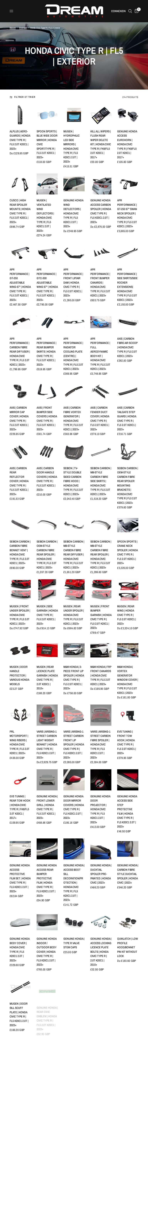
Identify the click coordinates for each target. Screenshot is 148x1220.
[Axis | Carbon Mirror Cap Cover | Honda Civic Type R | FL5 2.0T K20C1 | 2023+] (20, 391)
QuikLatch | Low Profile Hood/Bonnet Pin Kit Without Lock (127, 947)
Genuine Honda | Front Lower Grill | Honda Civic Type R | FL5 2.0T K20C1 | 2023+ (47, 807)
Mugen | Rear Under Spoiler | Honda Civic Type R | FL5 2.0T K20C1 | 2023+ (73, 615)
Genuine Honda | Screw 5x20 (73, 1066)
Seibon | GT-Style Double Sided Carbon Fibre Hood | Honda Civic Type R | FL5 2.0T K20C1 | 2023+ (19, 1133)
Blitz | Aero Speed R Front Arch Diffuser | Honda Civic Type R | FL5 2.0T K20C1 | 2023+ (100, 1131)
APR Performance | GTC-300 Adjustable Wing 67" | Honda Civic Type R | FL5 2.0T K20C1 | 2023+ (47, 284)
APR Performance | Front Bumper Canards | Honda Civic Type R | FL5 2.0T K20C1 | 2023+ (100, 282)
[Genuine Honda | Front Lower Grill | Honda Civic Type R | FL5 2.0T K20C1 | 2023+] (47, 779)
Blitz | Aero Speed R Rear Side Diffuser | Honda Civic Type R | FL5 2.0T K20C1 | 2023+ (127, 1131)
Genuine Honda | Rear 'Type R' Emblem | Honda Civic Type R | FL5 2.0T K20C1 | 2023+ (73, 1014)
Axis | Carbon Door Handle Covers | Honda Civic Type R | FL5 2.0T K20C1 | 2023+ (47, 479)
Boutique (23, 27)
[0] (135, 11)
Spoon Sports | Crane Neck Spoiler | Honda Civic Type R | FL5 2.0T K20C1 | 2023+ (127, 552)
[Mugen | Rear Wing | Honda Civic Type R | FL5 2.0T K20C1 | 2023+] (127, 589)
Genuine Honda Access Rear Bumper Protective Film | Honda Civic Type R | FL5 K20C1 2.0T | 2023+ (46, 880)
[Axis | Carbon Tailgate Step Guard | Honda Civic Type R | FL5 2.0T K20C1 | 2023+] (127, 391)
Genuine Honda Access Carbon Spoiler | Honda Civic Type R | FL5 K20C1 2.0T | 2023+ (100, 211)
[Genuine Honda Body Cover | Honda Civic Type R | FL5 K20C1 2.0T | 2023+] (20, 922)
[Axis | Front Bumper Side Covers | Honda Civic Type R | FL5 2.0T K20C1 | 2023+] (47, 391)
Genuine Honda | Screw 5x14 (47, 1066)
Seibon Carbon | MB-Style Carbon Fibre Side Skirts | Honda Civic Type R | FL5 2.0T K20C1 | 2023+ (100, 481)
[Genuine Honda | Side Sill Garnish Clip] (20, 1047)
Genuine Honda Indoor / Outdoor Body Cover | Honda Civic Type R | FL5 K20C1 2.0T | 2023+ (46, 952)
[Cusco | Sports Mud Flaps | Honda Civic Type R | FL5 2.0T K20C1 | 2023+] (101, 1047)
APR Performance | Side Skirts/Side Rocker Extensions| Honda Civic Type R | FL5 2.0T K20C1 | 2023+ (127, 284)
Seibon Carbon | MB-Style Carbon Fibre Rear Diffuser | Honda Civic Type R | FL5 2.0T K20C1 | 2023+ (73, 554)
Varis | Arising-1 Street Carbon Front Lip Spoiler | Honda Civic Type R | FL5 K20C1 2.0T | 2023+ (73, 744)
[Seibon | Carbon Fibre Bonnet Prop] (127, 1047)
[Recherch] (130, 11)
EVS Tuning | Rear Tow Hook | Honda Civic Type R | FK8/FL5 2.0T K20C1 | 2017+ (20, 807)
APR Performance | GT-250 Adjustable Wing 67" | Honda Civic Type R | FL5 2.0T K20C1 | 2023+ (20, 284)
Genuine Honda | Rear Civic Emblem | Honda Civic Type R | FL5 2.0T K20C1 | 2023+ (47, 1014)
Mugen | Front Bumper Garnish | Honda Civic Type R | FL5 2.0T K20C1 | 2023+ (100, 617)
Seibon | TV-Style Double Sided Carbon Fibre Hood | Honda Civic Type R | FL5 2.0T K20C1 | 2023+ (73, 481)
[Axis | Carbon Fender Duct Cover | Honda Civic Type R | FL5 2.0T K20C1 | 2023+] (101, 391)
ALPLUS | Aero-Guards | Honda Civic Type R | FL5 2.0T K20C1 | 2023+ (20, 140)
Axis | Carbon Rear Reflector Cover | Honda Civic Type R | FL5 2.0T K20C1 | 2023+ (19, 481)
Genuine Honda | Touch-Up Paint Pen (100, 1189)
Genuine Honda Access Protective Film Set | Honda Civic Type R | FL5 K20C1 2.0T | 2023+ (20, 878)
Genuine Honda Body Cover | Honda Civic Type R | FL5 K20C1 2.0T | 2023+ (19, 949)
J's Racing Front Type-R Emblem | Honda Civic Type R (100, 1010)
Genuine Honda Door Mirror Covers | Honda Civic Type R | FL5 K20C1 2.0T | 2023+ (73, 807)
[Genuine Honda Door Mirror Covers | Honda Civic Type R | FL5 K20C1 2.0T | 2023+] (74, 779)
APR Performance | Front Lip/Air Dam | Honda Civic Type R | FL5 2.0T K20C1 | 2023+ (73, 282)
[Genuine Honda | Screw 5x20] (74, 1047)
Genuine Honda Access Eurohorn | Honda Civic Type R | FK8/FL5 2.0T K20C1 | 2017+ (127, 144)
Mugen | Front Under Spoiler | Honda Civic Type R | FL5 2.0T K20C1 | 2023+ (20, 615)
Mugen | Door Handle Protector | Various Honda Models (19, 675)
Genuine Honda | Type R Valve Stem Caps (73, 943)
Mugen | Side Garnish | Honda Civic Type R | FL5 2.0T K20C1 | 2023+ (47, 615)
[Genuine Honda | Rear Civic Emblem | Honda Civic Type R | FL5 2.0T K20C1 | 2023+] (47, 987)
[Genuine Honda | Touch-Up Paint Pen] (101, 1168)
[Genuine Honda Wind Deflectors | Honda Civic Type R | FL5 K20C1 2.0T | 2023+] (74, 184)
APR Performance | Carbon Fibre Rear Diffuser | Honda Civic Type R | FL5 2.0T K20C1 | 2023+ (20, 352)
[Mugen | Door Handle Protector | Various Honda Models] (20, 650)
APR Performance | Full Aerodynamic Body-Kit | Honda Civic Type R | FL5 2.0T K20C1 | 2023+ (100, 354)
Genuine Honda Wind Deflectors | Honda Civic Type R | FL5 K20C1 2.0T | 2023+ (73, 213)
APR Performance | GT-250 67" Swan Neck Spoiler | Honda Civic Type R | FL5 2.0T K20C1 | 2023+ (127, 213)
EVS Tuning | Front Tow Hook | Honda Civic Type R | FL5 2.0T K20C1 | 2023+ (126, 742)
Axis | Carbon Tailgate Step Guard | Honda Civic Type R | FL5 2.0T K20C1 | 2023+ (126, 418)
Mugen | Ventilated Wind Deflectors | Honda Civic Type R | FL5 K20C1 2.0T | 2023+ (45, 215)
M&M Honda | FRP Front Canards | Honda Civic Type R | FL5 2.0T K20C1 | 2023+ (100, 675)
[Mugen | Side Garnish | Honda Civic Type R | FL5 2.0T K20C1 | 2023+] (47, 589)
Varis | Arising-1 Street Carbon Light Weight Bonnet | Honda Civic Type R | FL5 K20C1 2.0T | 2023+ (47, 744)
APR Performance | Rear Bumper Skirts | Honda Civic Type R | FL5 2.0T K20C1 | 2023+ (46, 352)
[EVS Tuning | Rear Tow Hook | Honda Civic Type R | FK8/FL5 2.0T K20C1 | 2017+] (20, 779)
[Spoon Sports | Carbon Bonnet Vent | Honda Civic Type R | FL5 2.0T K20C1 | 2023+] (127, 1168)
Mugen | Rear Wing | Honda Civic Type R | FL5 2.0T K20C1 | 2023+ (126, 615)
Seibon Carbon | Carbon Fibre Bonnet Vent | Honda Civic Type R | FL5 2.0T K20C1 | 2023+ (20, 552)
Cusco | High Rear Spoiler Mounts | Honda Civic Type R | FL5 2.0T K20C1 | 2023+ (20, 211)
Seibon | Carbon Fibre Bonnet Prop (127, 1068)
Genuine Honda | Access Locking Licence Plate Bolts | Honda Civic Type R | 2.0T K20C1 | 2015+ (100, 952)
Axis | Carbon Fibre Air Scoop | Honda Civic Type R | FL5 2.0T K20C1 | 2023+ (127, 347)
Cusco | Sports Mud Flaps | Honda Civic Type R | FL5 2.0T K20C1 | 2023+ (100, 1072)
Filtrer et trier (24, 97)
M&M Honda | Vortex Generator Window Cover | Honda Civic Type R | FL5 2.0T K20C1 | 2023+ (127, 680)
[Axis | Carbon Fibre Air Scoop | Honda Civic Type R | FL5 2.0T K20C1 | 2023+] (127, 322)
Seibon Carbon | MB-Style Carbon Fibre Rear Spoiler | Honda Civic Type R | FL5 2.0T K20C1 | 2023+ (100, 554)
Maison (13, 27)
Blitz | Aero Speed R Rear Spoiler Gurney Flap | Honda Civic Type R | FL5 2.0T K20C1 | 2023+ (47, 1198)
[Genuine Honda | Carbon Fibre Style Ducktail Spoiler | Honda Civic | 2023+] (127, 849)
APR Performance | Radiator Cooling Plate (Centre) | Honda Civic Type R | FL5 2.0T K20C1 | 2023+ (73, 354)
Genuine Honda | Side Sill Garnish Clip (20, 1068)
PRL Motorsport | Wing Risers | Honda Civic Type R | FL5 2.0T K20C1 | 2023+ (19, 742)
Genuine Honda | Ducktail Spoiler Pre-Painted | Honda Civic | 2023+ (100, 874)
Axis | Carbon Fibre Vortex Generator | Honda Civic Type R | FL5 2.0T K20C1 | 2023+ (73, 418)
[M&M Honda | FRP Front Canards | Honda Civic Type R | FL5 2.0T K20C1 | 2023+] (101, 650)
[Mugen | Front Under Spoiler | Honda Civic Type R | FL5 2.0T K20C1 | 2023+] (20, 589)
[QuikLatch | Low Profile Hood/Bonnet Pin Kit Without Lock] (127, 922)
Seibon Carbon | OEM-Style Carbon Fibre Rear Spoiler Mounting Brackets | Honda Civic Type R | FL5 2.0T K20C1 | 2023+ (127, 485)
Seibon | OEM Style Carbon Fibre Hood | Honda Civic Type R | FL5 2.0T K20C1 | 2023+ (46, 1131)
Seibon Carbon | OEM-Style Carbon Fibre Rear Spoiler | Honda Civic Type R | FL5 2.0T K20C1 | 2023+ (47, 554)
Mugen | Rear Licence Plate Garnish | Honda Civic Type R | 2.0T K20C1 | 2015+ (47, 678)
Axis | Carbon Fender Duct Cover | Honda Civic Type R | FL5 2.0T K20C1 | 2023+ (99, 418)
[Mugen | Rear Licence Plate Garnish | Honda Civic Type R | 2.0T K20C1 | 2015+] (47, 650)
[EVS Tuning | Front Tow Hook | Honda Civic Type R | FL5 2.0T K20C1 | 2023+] (127, 715)
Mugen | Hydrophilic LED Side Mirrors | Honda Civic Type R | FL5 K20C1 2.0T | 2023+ (71, 146)
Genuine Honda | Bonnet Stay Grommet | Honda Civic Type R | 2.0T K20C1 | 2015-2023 (127, 1014)
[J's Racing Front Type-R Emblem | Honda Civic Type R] (101, 987)
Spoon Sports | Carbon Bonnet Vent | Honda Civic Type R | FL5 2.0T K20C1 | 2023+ (127, 1195)
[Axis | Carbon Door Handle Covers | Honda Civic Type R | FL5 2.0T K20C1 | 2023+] (47, 451)
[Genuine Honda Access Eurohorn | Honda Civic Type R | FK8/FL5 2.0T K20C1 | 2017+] (127, 114)
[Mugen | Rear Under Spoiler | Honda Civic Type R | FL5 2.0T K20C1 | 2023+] (74, 589)
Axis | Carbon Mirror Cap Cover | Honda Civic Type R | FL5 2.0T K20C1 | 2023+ (19, 418)
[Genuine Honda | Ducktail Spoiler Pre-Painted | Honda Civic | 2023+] (101, 849)
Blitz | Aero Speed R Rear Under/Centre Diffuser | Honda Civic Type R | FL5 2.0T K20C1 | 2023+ (19, 1198)
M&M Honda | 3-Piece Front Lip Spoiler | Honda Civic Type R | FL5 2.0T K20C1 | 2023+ (73, 678)
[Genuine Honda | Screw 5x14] (47, 1047)
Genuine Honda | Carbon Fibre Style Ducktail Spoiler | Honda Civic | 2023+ (127, 874)
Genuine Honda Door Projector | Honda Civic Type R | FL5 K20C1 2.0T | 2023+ (100, 809)
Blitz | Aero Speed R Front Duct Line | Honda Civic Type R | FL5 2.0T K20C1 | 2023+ (73, 1195)
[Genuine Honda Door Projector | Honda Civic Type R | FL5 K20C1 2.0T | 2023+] (101, 779)
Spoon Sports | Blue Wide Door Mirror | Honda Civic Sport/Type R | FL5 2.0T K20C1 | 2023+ (47, 144)
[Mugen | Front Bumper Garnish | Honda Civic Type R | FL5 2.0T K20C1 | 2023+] (101, 589)
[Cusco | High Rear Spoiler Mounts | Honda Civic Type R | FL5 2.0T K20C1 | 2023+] (20, 184)
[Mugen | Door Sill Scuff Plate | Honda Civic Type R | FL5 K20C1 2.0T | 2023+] (20, 987)
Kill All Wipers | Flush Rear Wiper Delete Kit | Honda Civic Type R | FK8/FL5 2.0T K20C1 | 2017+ (100, 144)
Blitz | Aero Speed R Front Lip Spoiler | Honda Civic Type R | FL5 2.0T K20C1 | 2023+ (73, 1131)
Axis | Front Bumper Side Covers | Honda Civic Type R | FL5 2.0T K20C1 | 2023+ (47, 418)
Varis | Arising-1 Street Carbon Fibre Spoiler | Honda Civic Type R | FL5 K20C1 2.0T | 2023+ (100, 744)
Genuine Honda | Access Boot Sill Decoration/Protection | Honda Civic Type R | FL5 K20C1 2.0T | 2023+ (73, 882)
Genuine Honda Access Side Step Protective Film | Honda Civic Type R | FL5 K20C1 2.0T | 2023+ (127, 811)
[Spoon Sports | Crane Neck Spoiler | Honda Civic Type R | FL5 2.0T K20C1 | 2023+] (127, 525)
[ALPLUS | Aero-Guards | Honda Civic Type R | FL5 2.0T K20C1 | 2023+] (20, 114)
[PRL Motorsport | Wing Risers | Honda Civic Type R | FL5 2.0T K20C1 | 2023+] (20, 715)
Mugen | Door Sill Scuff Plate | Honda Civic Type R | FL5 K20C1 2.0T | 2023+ (19, 1014)
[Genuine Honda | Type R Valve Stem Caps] (74, 922)
